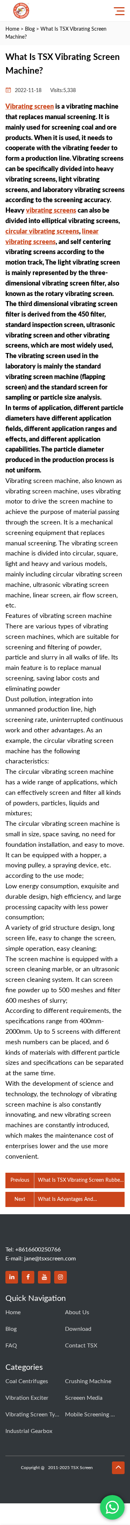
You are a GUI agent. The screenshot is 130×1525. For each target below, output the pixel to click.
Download (78, 1329)
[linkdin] (11, 1277)
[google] (60, 1277)
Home (12, 29)
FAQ (11, 1345)
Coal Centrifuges (26, 1381)
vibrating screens (51, 211)
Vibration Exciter (26, 1398)
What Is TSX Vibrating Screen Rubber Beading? (80, 1181)
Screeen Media (84, 1398)
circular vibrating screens (42, 231)
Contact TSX (81, 1345)
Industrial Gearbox (28, 1431)
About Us (77, 1312)
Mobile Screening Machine (92, 1414)
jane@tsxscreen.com (50, 1259)
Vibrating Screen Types (32, 1414)
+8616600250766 (38, 1249)
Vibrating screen (29, 107)
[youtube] (44, 1277)
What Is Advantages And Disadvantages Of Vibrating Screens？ (80, 1200)
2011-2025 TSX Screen (70, 1467)
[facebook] (28, 1277)
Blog (30, 29)
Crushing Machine (88, 1381)
